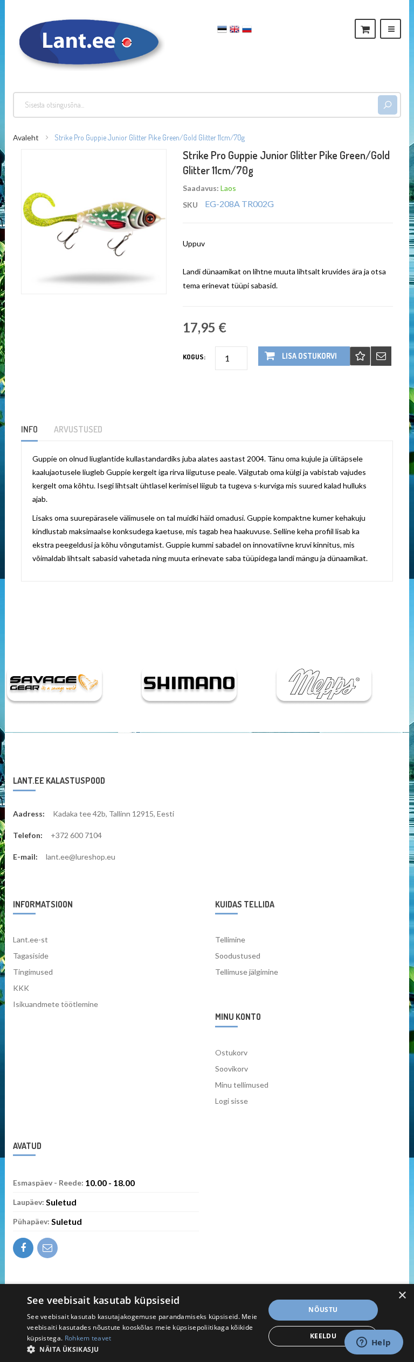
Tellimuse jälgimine (246, 971)
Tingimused (33, 971)
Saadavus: (201, 188)
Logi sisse (231, 1100)
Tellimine (230, 939)
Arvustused (78, 429)
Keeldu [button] (323, 1335)
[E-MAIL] (381, 356)
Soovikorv (231, 1068)
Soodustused (237, 955)
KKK (21, 987)
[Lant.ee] (89, 42)
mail (47, 1248)
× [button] (402, 1296)
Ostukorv (231, 1052)
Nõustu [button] (322, 1309)
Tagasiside (31, 955)
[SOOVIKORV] (360, 356)
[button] (142, 1349)
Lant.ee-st (30, 939)
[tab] (36, 433)
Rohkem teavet (88, 1338)
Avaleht (26, 137)
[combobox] (197, 105)
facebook (23, 1248)
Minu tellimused (241, 1084)
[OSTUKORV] (365, 29)
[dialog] (207, 1323)
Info (29, 429)
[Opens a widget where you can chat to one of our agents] (373, 1343)
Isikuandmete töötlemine (55, 1004)
